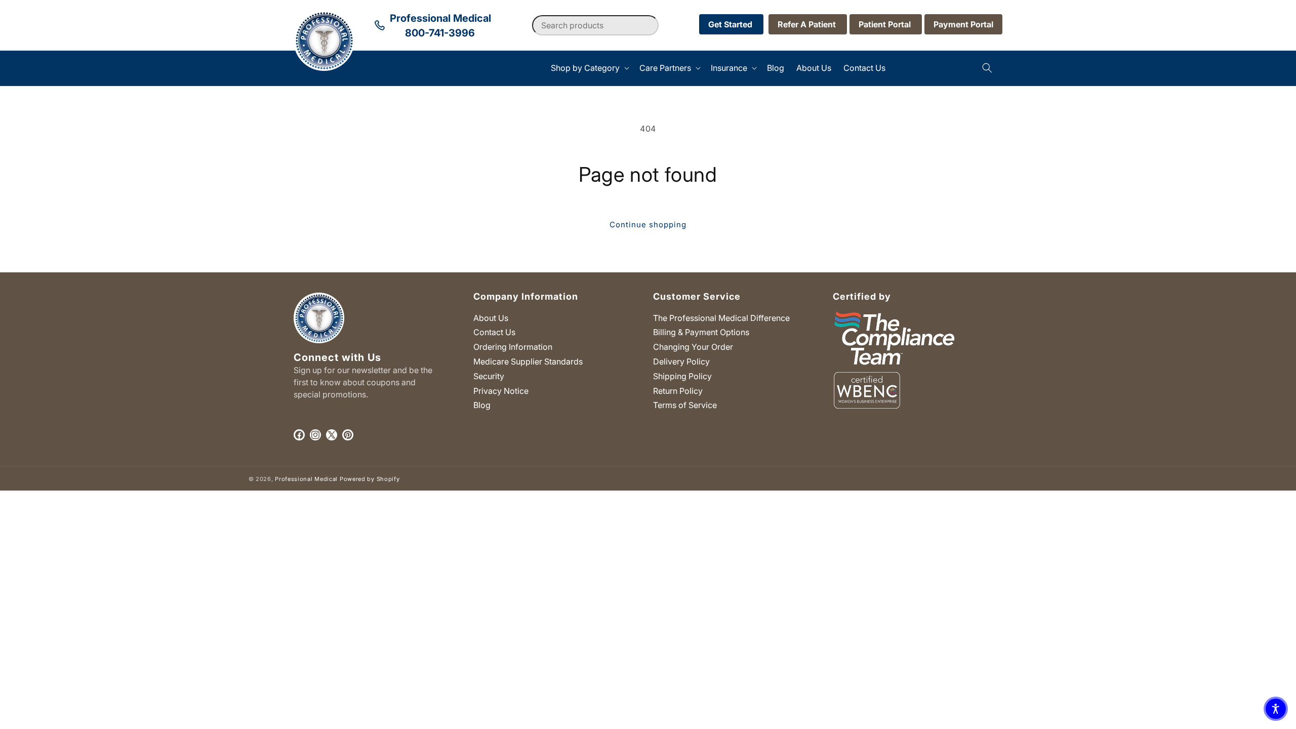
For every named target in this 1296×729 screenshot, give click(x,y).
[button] (589, 68)
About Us (490, 318)
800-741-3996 (440, 33)
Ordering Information (512, 347)
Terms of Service (685, 405)
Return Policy (678, 391)
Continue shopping (648, 224)
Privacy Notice (501, 391)
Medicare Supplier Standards (528, 361)
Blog (482, 405)
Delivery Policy (681, 361)
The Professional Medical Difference (721, 318)
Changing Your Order (693, 347)
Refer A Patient (808, 24)
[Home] (294, 68)
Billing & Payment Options (701, 332)
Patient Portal (886, 24)
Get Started (731, 24)
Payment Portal (963, 24)
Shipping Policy (682, 376)
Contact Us (494, 332)
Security (488, 376)
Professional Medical (306, 478)
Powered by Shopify (370, 478)
